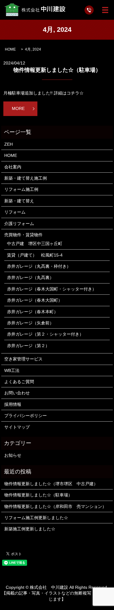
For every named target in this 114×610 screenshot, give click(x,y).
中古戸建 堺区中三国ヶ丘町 (34, 243)
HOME (10, 49)
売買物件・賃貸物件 (23, 234)
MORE (18, 108)
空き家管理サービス (23, 358)
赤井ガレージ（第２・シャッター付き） (45, 334)
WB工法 (11, 370)
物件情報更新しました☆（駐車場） (57, 70)
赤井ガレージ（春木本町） (32, 311)
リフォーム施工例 (21, 189)
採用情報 (12, 404)
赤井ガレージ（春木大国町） (34, 300)
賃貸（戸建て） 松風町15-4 (35, 255)
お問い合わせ (17, 392)
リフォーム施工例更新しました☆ (36, 517)
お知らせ (12, 455)
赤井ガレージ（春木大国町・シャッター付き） (51, 289)
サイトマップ (17, 427)
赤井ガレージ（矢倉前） (30, 322)
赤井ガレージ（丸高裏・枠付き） (39, 266)
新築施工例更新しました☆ (29, 528)
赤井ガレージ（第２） (28, 345)
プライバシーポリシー (25, 415)
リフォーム (15, 212)
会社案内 (12, 166)
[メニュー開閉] (105, 10)
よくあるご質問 (19, 381)
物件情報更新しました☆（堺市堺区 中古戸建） (51, 483)
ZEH (8, 144)
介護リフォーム (19, 223)
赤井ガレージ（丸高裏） (30, 277)
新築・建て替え (19, 200)
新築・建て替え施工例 (25, 178)
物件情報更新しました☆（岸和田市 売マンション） (55, 506)
